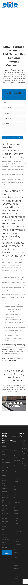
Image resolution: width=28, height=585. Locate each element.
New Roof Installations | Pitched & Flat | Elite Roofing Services (15, 468)
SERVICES (14, 450)
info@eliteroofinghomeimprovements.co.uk (24, 468)
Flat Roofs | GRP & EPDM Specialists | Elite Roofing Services (15, 500)
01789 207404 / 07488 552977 (14, 437)
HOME (13, 446)
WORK (13, 583)
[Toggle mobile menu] (25, 4)
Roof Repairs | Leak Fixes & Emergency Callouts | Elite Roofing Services (15, 564)
